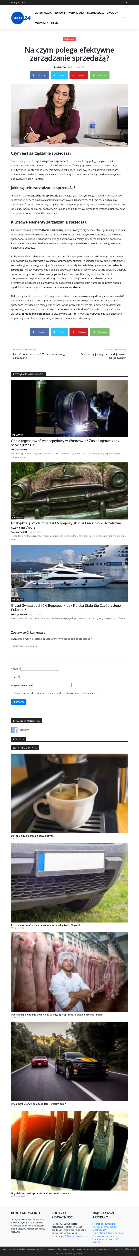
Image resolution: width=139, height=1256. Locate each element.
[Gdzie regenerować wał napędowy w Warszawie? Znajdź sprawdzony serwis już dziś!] (69, 408)
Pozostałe (41, 23)
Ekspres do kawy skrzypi (104, 1223)
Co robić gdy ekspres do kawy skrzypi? (32, 836)
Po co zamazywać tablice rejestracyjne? (104, 1228)
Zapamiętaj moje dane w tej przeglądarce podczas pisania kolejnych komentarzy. (55, 692)
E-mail (15, 676)
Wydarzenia (76, 12)
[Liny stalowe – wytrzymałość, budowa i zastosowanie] (69, 1150)
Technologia (95, 12)
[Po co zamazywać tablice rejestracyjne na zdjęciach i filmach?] (69, 882)
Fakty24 (79, 1253)
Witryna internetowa (21, 685)
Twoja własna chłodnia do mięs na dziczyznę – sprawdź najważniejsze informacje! (57, 1014)
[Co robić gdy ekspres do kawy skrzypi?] (69, 793)
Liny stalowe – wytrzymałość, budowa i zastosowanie (40, 1193)
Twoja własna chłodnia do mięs (107, 1233)
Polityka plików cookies (75, 1236)
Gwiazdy (112, 12)
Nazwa (15, 668)
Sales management (22, 161)
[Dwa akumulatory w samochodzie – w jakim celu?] (69, 1061)
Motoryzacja (43, 12)
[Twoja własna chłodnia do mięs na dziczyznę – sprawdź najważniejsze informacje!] (69, 971)
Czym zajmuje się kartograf (105, 1236)
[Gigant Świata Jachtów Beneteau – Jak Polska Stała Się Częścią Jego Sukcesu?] (69, 573)
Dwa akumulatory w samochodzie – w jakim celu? (38, 1104)
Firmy (54, 23)
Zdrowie (59, 12)
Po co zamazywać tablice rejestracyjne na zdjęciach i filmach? (45, 925)
